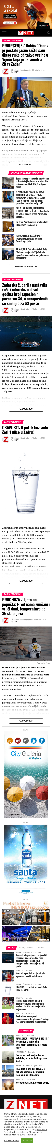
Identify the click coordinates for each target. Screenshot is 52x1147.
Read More (42, 1129)
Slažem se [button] (27, 1140)
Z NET (15, 72)
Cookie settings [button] (11, 1140)
